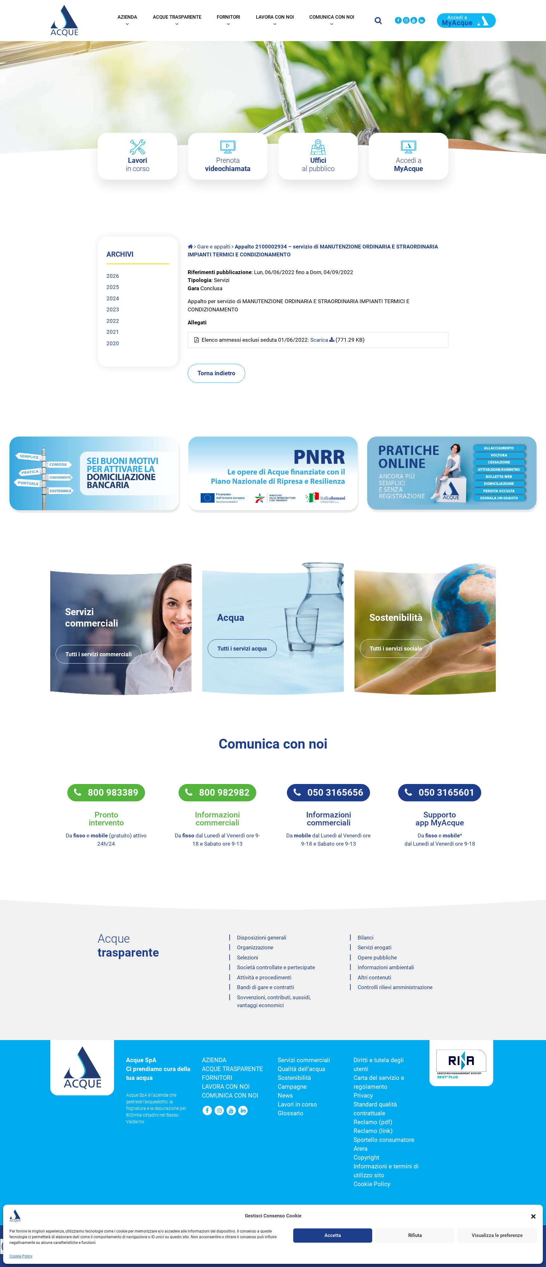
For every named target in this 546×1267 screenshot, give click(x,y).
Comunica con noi (331, 17)
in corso (137, 164)
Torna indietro (216, 373)
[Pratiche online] (452, 473)
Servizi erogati (374, 947)
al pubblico (318, 164)
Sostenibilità (294, 1077)
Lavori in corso (297, 1104)
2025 (112, 287)
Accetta (333, 1236)
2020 (112, 343)
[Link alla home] (191, 246)
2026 (112, 276)
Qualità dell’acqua (301, 1069)
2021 (112, 332)
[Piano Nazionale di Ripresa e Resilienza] (273, 473)
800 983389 (109, 792)
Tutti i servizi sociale (396, 648)
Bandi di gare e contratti (265, 987)
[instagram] (406, 21)
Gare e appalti (213, 246)
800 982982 (221, 792)
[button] (533, 1216)
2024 (112, 298)
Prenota (228, 164)
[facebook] (398, 21)
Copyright (366, 1157)
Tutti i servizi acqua (242, 648)
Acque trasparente (177, 17)
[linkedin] (422, 21)
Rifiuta (415, 1236)
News (285, 1095)
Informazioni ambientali (386, 967)
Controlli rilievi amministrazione (395, 987)
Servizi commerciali (304, 1060)
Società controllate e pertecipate (276, 967)
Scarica (319, 340)
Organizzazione (255, 947)
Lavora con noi (275, 17)
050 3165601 (443, 792)
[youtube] (414, 21)
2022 (112, 321)
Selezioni (247, 957)
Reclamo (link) (373, 1131)
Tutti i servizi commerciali (98, 654)
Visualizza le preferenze (497, 1236)
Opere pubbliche (377, 957)
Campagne (292, 1086)
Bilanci (365, 937)
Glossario (290, 1113)
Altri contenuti (374, 977)
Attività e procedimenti (264, 977)
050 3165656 (332, 792)
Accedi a (408, 164)
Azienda (127, 17)
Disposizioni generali (261, 937)
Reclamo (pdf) (373, 1122)
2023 (112, 309)
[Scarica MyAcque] (466, 20)
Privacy (363, 1095)
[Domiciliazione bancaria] (94, 473)
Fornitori (228, 17)
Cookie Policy (21, 1256)
